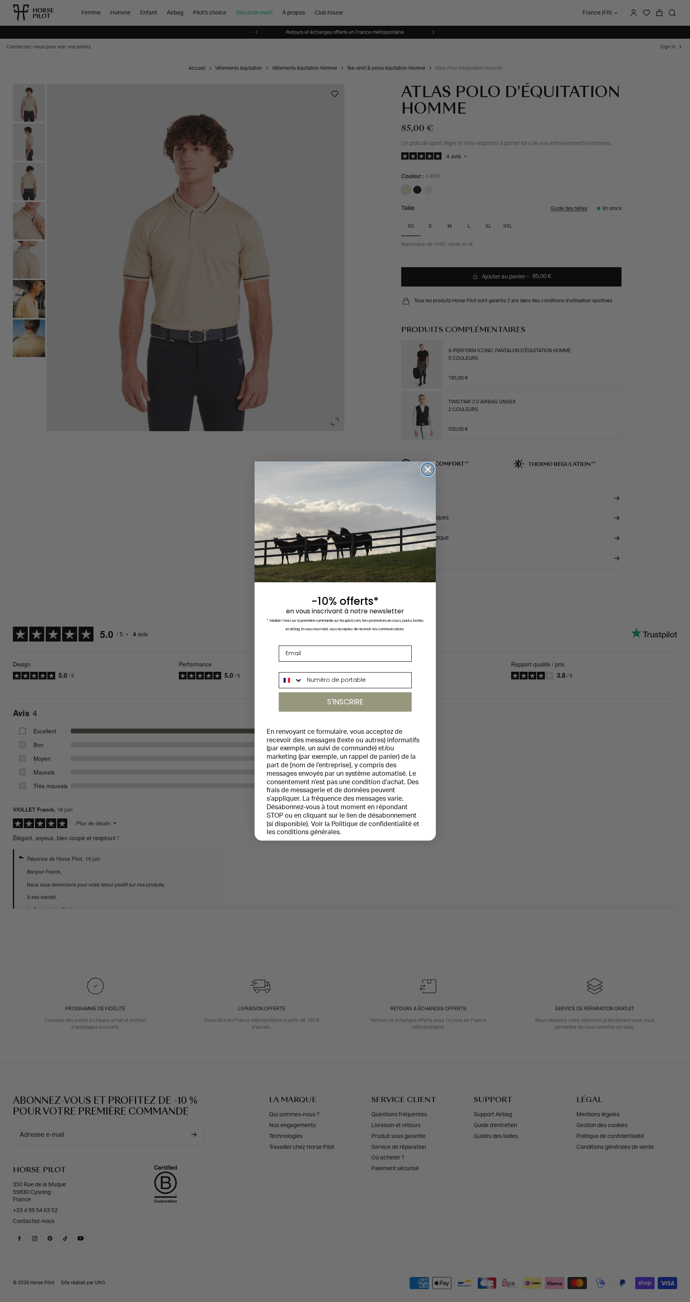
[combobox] (291, 680)
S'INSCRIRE (345, 702)
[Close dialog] (427, 469)
